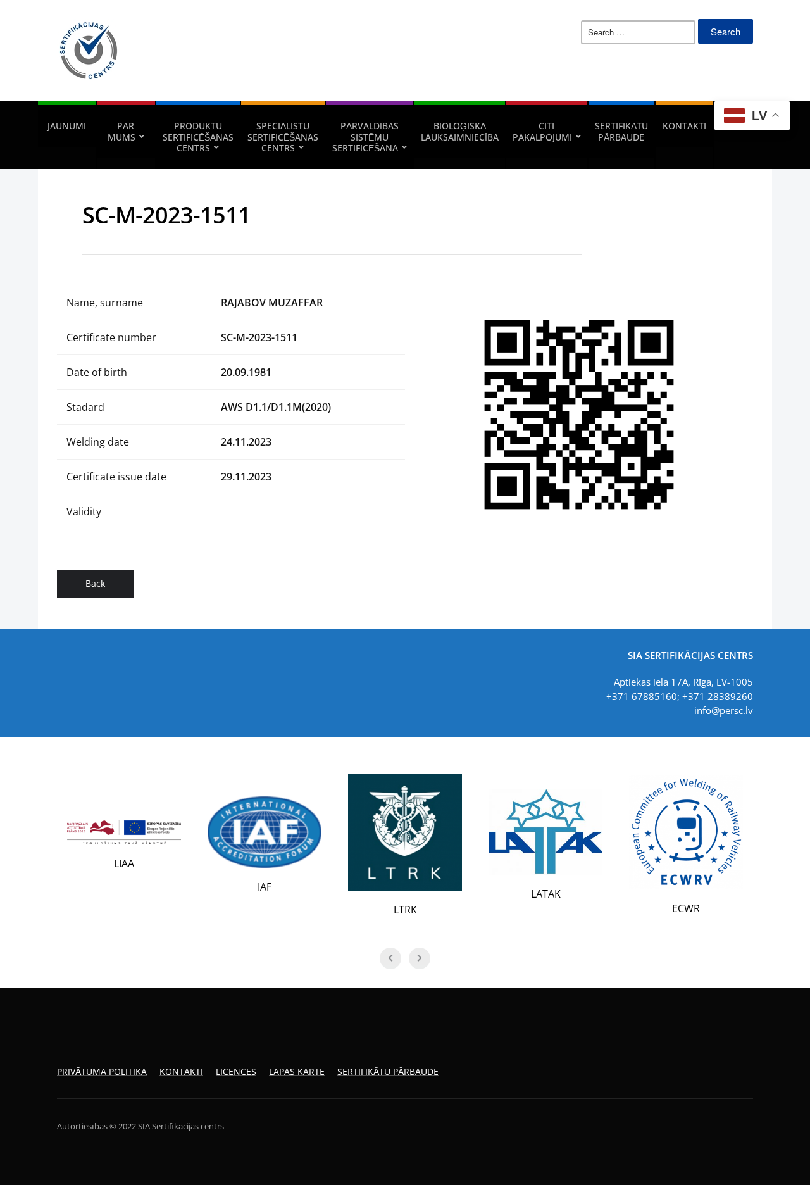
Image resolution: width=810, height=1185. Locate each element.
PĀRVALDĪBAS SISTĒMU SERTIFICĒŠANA (365, 137)
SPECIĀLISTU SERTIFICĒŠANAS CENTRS (282, 137)
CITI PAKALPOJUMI (542, 131)
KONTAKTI (684, 126)
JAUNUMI (66, 126)
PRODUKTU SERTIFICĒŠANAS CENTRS (198, 137)
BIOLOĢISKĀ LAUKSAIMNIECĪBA (460, 131)
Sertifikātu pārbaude (621, 131)
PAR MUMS (121, 131)
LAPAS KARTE (297, 1071)
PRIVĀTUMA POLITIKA (102, 1071)
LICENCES (236, 1071)
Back (95, 583)
